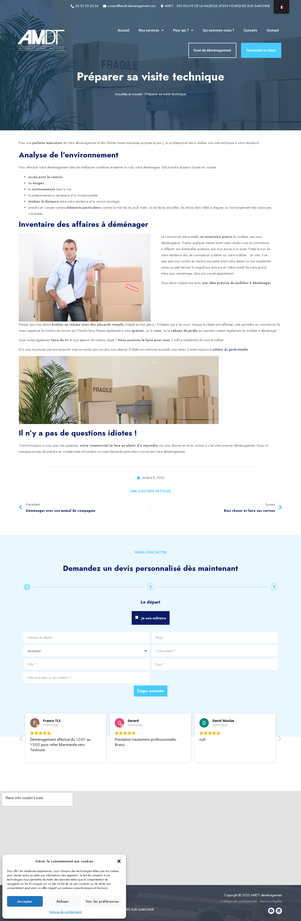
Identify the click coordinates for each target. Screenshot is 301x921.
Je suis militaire (154, 618)
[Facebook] (271, 911)
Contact (273, 30)
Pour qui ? (181, 30)
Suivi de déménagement (212, 50)
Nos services (149, 30)
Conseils (250, 30)
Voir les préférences (102, 901)
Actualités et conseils (128, 94)
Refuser (63, 901)
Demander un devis (261, 50)
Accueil (123, 30)
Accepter (24, 901)
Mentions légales (271, 901)
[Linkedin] (279, 911)
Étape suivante (150, 691)
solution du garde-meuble (230, 349)
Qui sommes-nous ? (218, 30)
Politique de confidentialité (65, 912)
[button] (119, 861)
